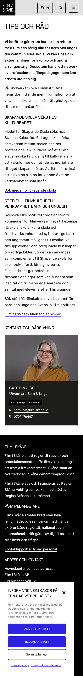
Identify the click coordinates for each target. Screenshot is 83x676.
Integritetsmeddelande (46, 665)
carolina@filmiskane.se (31, 410)
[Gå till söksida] (61, 8)
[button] (64, 593)
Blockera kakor (37, 642)
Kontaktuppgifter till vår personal (31, 549)
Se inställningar (37, 654)
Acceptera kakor (37, 629)
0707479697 (23, 416)
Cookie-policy (20, 665)
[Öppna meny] (73, 8)
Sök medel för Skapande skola (30, 190)
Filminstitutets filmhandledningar (33, 314)
